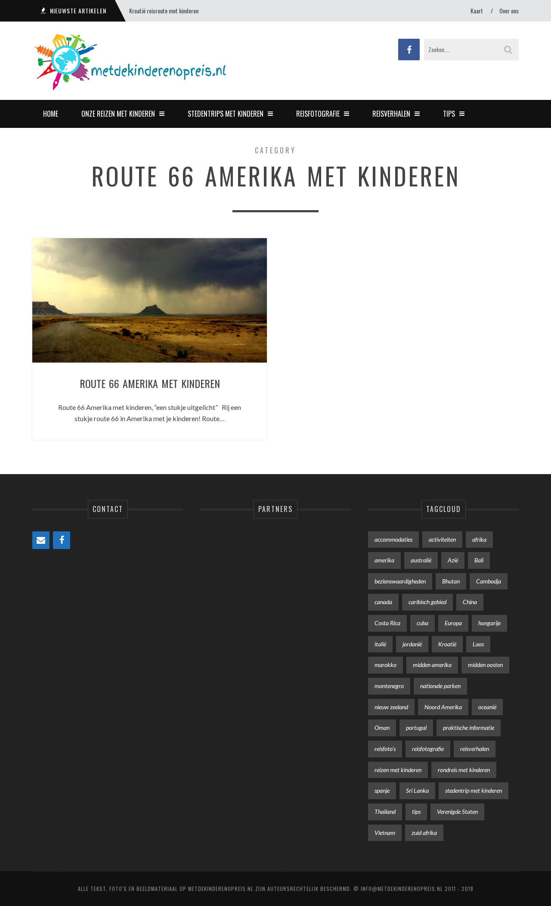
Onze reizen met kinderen (118, 114)
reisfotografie (428, 748)
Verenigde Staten (457, 811)
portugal (416, 727)
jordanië (412, 644)
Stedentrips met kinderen (225, 114)
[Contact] (41, 540)
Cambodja (488, 581)
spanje (382, 790)
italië (380, 644)
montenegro (389, 685)
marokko (385, 664)
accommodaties (393, 539)
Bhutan (451, 581)
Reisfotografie (318, 114)
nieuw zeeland (391, 707)
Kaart (477, 10)
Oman (382, 727)
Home (50, 114)
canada (383, 601)
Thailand (385, 811)
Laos (478, 644)
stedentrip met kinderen (473, 790)
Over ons (509, 10)
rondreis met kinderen (464, 769)
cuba (422, 623)
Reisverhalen (391, 114)
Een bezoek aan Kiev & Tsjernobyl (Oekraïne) (178, 10)
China (470, 601)
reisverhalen (474, 748)
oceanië (487, 707)
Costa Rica (387, 623)
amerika (384, 560)
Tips (449, 114)
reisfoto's (385, 748)
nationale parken (440, 685)
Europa (453, 623)
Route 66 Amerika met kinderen (150, 383)
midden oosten (485, 664)
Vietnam (385, 832)
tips (416, 811)
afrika (479, 539)
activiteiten (442, 539)
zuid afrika (424, 832)
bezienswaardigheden (400, 581)
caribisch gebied (427, 601)
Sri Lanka (417, 790)
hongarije (489, 623)
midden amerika (432, 664)
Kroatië (447, 644)
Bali (478, 560)
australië (421, 560)
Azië (453, 560)
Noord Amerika (443, 707)
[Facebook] (61, 540)
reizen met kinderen (398, 769)
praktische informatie (468, 727)
